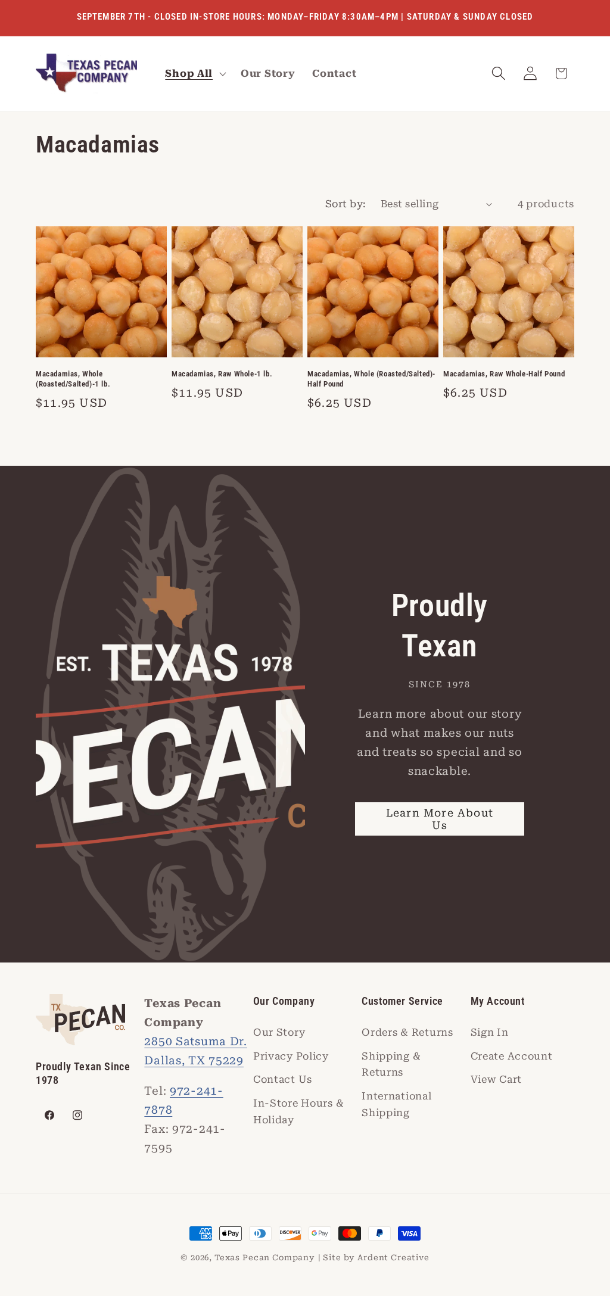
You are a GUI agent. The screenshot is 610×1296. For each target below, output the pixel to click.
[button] (194, 74)
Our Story (279, 1032)
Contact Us (282, 1079)
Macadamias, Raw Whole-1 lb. (222, 373)
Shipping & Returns (391, 1064)
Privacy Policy (291, 1056)
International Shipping (396, 1104)
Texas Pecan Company (264, 1257)
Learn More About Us (439, 818)
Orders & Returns (407, 1032)
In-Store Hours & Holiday (298, 1111)
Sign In (490, 1032)
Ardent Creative (393, 1257)
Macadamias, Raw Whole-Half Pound (504, 373)
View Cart (496, 1079)
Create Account (512, 1056)
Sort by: (345, 204)
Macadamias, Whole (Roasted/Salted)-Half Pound (371, 378)
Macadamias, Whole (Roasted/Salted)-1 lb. (73, 378)
